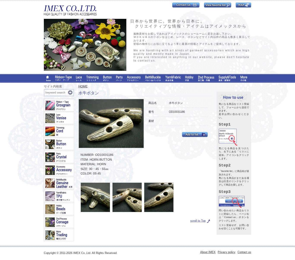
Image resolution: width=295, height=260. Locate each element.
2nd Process (206, 78)
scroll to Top (198, 220)
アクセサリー (59, 169)
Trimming (92, 78)
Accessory (134, 78)
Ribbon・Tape (63, 78)
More (243, 78)
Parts (119, 78)
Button (107, 78)
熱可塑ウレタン (59, 195)
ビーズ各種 (59, 208)
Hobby (189, 78)
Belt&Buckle (153, 78)
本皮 (59, 182)
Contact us (244, 252)
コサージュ (59, 221)
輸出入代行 (59, 234)
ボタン (59, 143)
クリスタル (59, 156)
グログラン (59, 105)
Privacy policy (226, 252)
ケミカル (59, 117)
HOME (82, 86)
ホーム (48, 78)
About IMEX (208, 252)
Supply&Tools (227, 78)
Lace (79, 78)
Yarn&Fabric (173, 78)
